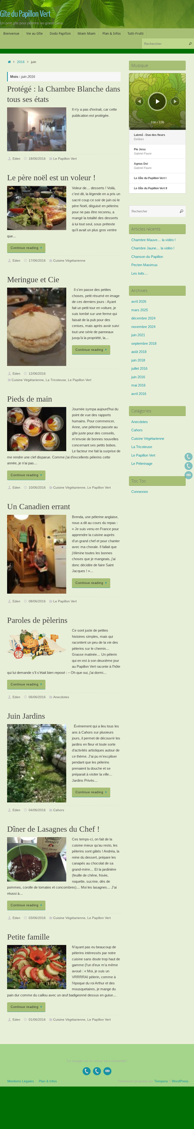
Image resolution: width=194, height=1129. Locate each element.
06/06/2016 (37, 697)
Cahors (58, 810)
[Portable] (189, 466)
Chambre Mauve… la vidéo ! (153, 240)
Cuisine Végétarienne (69, 260)
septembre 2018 (143, 343)
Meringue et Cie (33, 279)
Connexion (139, 492)
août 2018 (138, 352)
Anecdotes (61, 697)
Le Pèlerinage (141, 464)
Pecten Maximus (144, 265)
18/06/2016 (37, 158)
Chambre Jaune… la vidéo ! (152, 248)
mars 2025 (139, 310)
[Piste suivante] (175, 101)
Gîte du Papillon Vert (25, 14)
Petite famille (28, 936)
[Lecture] (158, 101)
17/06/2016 (37, 260)
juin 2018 (138, 360)
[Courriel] (189, 475)
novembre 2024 (143, 327)
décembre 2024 (143, 318)
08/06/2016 (37, 601)
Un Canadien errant (38, 506)
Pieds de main (29, 399)
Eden (16, 158)
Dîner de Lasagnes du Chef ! (53, 829)
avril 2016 (138, 394)
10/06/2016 (37, 487)
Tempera (161, 1081)
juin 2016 (138, 377)
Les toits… (139, 273)
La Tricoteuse (56, 380)
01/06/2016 (37, 1019)
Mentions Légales (20, 1081)
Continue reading (24, 248)
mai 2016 (138, 385)
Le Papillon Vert (65, 158)
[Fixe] (189, 457)
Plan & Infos (48, 1081)
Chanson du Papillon (147, 257)
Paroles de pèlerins (37, 620)
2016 (21, 62)
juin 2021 (138, 335)
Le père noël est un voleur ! (51, 177)
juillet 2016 (139, 368)
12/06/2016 (37, 373)
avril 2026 (138, 301)
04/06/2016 (37, 810)
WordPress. (180, 1081)
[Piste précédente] (139, 101)
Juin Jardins (26, 716)
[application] (157, 101)
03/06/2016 (37, 918)
